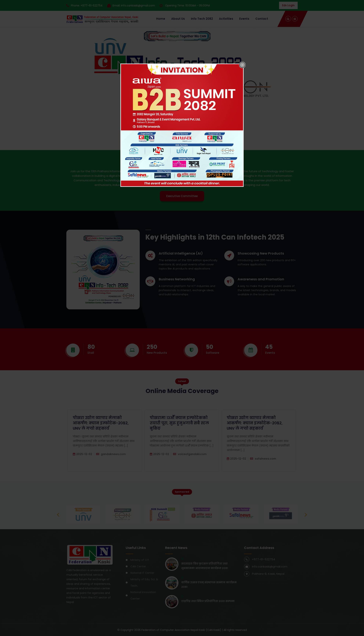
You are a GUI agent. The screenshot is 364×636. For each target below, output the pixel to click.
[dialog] (182, 125)
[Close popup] (242, 65)
